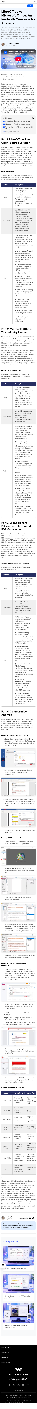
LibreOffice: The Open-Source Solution (18, 121)
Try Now (30, 5)
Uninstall (28, 1400)
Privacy (21, 1395)
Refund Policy (21, 1400)
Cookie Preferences (11, 1400)
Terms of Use (27, 1395)
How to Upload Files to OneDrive (15, 1269)
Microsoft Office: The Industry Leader (18, 124)
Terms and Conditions (12, 1395)
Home (3, 74)
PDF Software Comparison (14, 74)
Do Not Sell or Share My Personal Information (18, 1397)
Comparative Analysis (12, 132)
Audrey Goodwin (13, 43)
